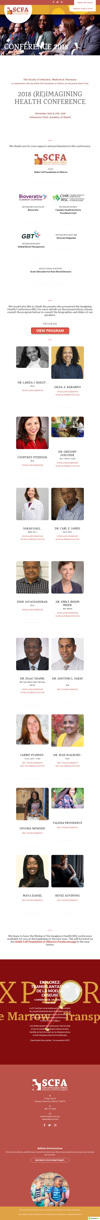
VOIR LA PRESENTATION (67, 394)
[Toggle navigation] (90, 10)
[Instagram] (62, 2)
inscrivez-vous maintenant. (50, 1160)
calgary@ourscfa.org (50, 1119)
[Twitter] (57, 2)
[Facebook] (53, 2)
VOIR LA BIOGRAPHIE (32, 390)
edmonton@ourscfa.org (50, 1116)
